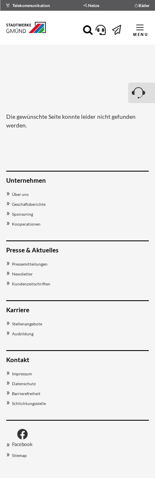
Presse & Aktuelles (32, 250)
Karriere (17, 309)
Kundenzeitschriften (31, 283)
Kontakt (17, 359)
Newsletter (22, 273)
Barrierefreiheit (26, 393)
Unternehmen (26, 180)
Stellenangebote (27, 323)
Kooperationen (26, 223)
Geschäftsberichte (28, 204)
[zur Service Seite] (100, 31)
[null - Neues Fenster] (22, 445)
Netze (93, 5)
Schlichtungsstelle (29, 403)
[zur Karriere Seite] (117, 31)
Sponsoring (22, 214)
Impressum (22, 373)
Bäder (144, 5)
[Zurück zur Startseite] (26, 29)
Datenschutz (24, 383)
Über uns (20, 194)
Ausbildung (22, 333)
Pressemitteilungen (30, 263)
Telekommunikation (31, 5)
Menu (141, 34)
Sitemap (19, 455)
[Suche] (88, 29)
